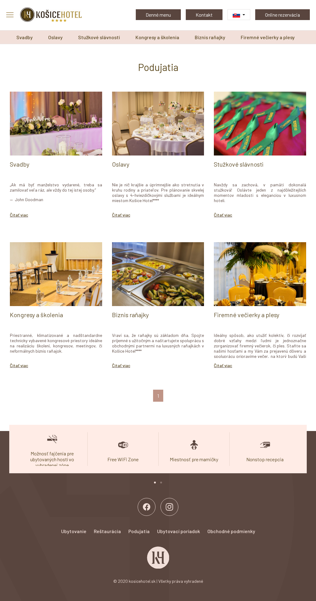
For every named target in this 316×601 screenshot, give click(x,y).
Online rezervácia (282, 15)
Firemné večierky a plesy (268, 37)
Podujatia (139, 531)
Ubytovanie (73, 531)
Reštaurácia (107, 531)
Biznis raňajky (210, 37)
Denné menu (158, 15)
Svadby (24, 37)
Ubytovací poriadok (178, 531)
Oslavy (55, 37)
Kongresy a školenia (157, 37)
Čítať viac (19, 215)
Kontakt (204, 15)
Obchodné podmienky (231, 531)
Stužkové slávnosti (99, 37)
